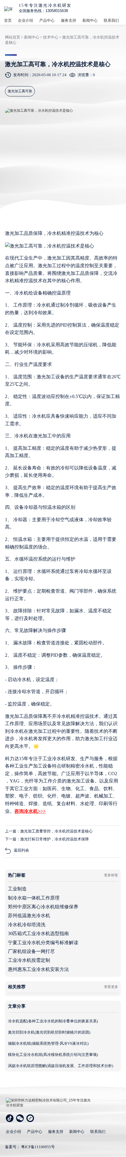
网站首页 (12, 37)
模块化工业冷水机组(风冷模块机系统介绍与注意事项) (53, 1054)
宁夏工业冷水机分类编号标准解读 (43, 942)
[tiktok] (9, 1118)
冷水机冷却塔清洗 (26, 924)
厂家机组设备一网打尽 (31, 951)
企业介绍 (25, 20)
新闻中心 (90, 20)
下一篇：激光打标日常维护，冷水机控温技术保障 (47, 839)
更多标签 (111, 875)
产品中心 (47, 20)
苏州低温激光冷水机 (29, 915)
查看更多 (111, 987)
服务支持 (68, 20)
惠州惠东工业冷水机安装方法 (38, 969)
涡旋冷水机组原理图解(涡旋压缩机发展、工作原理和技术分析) (60, 1066)
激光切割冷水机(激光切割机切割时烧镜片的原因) (49, 1032)
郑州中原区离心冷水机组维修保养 (43, 906)
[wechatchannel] (30, 1118)
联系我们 (111, 20)
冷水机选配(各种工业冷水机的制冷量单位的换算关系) (53, 1021)
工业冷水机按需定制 (29, 960)
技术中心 (50, 37)
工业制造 (17, 888)
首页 (8, 20)
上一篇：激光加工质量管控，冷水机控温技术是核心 (49, 831)
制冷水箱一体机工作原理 (33, 897)
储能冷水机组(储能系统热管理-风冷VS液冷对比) (48, 1043)
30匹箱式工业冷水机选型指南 (38, 933)
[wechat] (20, 1118)
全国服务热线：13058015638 (43, 11)
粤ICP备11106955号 (38, 1147)
